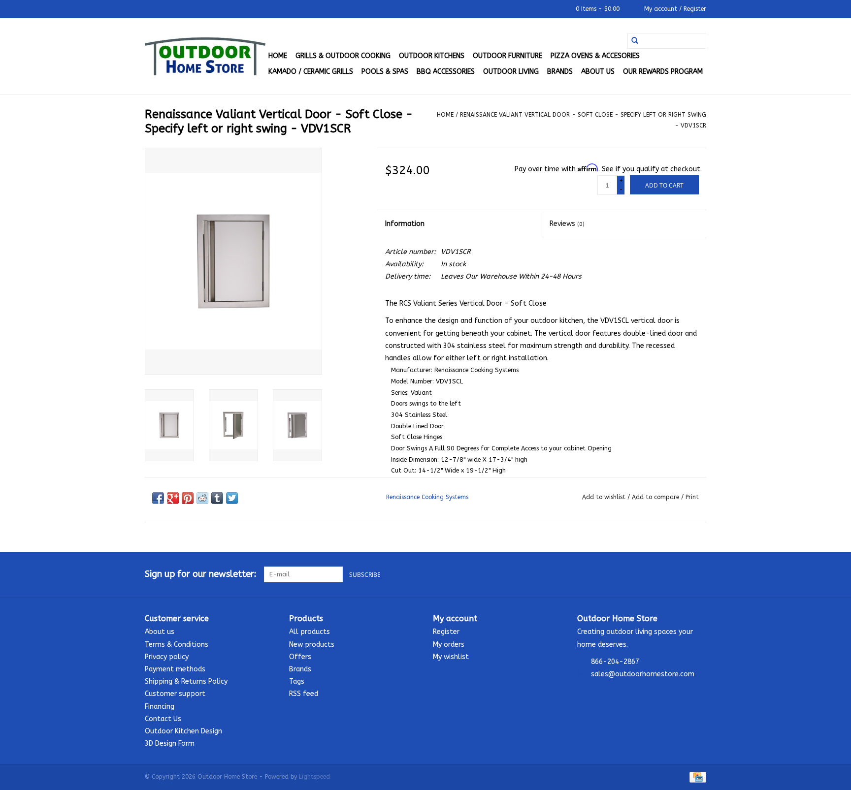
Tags (296, 681)
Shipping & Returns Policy (186, 681)
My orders (448, 644)
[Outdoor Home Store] (205, 56)
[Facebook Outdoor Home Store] (663, 574)
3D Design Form (170, 743)
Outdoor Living (511, 71)
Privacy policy (167, 657)
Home (277, 56)
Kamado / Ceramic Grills (310, 71)
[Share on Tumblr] (217, 498)
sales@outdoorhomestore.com (642, 674)
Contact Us (163, 719)
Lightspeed (314, 776)
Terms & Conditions (176, 644)
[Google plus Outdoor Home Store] (680, 574)
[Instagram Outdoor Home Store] (698, 574)
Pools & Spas (384, 71)
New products (311, 644)
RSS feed (303, 694)
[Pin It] (188, 498)
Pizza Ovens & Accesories (595, 56)
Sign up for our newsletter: (201, 574)
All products (309, 632)
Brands (560, 71)
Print (692, 497)
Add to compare (656, 497)
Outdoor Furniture (507, 56)
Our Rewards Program (663, 71)
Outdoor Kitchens (431, 56)
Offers (300, 657)
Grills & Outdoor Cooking (343, 56)
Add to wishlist (604, 497)
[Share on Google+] (173, 498)
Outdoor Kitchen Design (183, 731)
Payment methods (175, 669)
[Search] (634, 41)
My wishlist (451, 657)
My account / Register (674, 8)
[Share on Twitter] (232, 498)
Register (446, 632)
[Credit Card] (696, 776)
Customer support (175, 694)
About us (598, 71)
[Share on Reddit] (202, 498)
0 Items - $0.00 (598, 8)
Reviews (567, 224)
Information (405, 224)
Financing (159, 706)
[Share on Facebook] (158, 498)
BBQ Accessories (446, 71)
